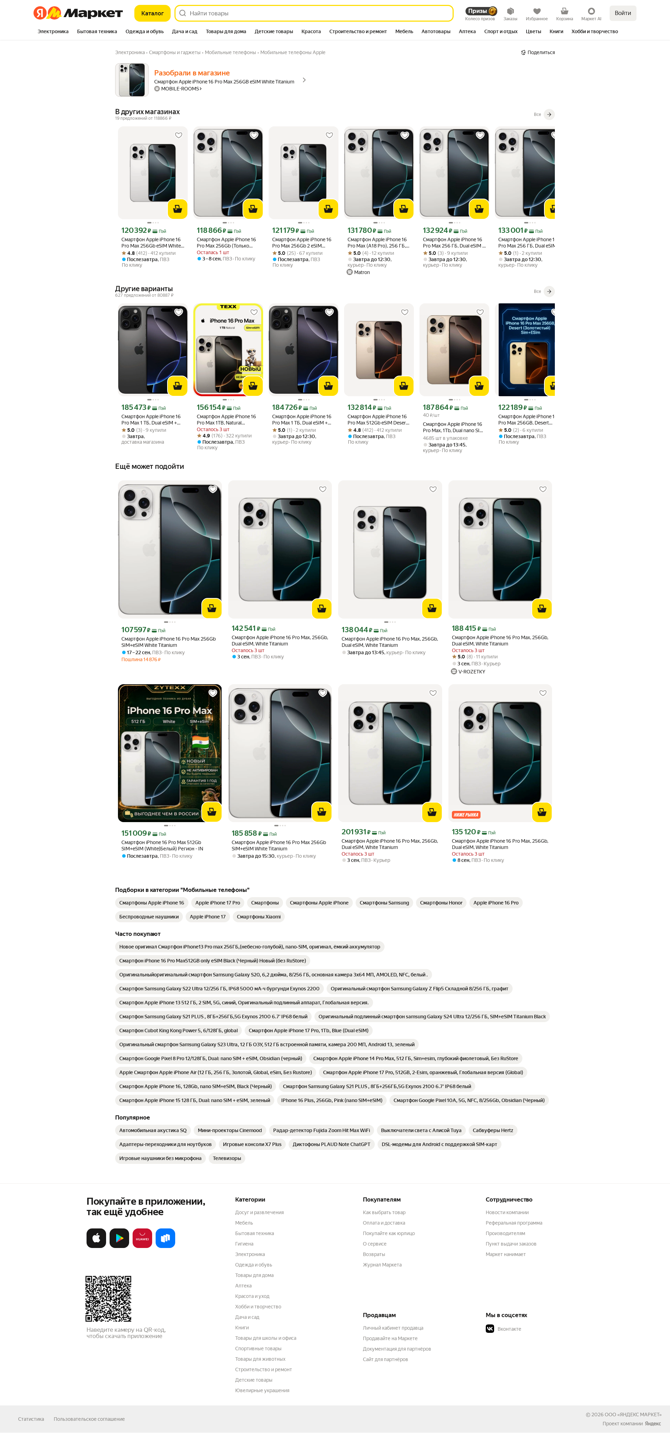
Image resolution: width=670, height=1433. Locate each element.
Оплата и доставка (384, 1223)
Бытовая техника (254, 1233)
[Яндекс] (653, 1423)
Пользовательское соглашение (89, 1419)
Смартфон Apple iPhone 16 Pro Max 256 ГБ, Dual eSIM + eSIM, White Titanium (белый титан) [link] (454, 243)
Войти (623, 13)
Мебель (244, 1223)
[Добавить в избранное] (179, 135)
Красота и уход (252, 1296)
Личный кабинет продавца (393, 1328)
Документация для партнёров (397, 1349)
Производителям (505, 1233)
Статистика (31, 1419)
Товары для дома (254, 1275)
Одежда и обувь (253, 1265)
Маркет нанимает (506, 1254)
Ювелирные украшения (262, 1390)
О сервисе (375, 1244)
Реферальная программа (514, 1223)
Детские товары (254, 1380)
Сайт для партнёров (385, 1359)
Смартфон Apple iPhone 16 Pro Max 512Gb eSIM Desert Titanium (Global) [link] (378, 420)
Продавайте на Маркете (390, 1338)
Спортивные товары (258, 1348)
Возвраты (374, 1254)
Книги (242, 1327)
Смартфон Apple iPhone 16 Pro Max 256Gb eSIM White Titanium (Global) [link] (151, 243)
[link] (151, 902)
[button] (534, 1329)
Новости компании (507, 1212)
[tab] (53, 32)
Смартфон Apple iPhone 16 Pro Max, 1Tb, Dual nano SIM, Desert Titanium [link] (454, 427)
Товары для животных (260, 1359)
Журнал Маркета (382, 1265)
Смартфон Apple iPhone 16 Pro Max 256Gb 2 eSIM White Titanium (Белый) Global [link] (302, 243)
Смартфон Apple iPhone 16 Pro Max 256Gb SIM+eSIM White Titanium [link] (168, 642)
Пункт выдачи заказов (511, 1244)
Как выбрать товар (384, 1212)
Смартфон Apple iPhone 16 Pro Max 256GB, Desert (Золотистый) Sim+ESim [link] (528, 420)
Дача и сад (247, 1317)
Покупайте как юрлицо (389, 1233)
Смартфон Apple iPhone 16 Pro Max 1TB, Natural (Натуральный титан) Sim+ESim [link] (226, 420)
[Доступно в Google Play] (119, 1246)
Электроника (250, 1254)
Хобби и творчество (258, 1306)
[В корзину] (177, 209)
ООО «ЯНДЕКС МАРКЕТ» (633, 1414)
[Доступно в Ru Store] (165, 1246)
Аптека (243, 1285)
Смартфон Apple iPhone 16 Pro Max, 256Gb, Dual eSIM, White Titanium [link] (280, 641)
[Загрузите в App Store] (96, 1246)
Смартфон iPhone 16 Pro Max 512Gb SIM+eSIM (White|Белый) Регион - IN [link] (162, 845)
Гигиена (244, 1244)
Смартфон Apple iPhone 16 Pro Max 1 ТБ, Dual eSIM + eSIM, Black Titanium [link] (151, 420)
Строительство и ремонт (263, 1369)
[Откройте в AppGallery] (142, 1246)
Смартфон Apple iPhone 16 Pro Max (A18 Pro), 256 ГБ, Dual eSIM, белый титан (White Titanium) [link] (377, 243)
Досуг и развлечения (259, 1212)
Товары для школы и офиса (265, 1338)
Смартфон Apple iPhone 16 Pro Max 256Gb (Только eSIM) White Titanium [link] (226, 243)
